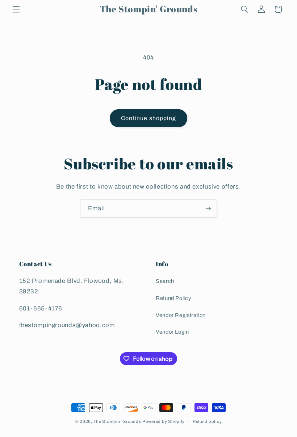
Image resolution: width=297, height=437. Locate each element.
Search (165, 281)
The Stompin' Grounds (117, 421)
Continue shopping (148, 118)
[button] (16, 9)
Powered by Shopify (163, 421)
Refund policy (207, 421)
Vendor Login (172, 332)
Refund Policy (173, 298)
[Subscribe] (208, 208)
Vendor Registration (181, 315)
